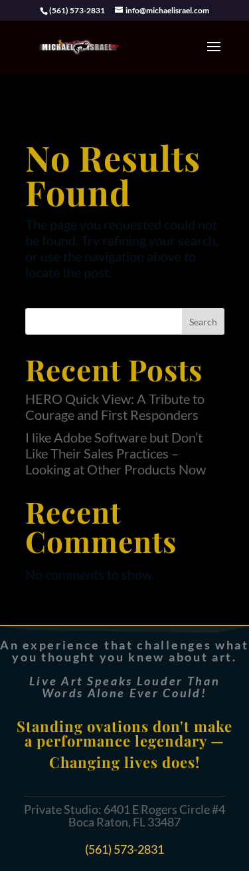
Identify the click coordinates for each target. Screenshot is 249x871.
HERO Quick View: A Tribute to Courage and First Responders (115, 407)
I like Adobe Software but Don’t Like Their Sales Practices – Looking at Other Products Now (115, 453)
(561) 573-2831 (124, 849)
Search (203, 321)
